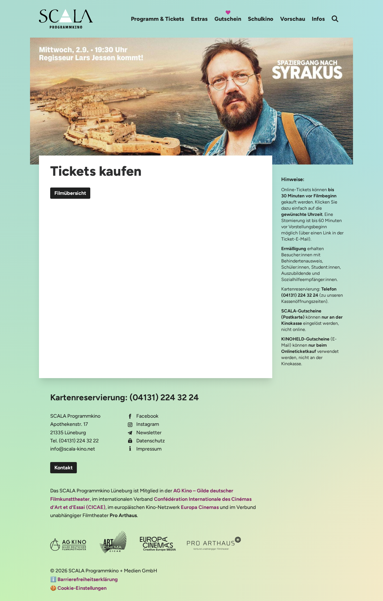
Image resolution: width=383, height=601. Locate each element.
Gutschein (227, 18)
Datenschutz (150, 441)
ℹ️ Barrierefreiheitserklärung (84, 579)
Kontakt (63, 468)
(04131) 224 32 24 (164, 397)
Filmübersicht (70, 193)
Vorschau (292, 18)
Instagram (147, 424)
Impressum (148, 449)
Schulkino (260, 18)
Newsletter (148, 432)
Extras (199, 18)
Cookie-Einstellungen (82, 588)
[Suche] (335, 18)
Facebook (147, 416)
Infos (318, 18)
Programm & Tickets (157, 18)
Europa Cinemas (200, 507)
